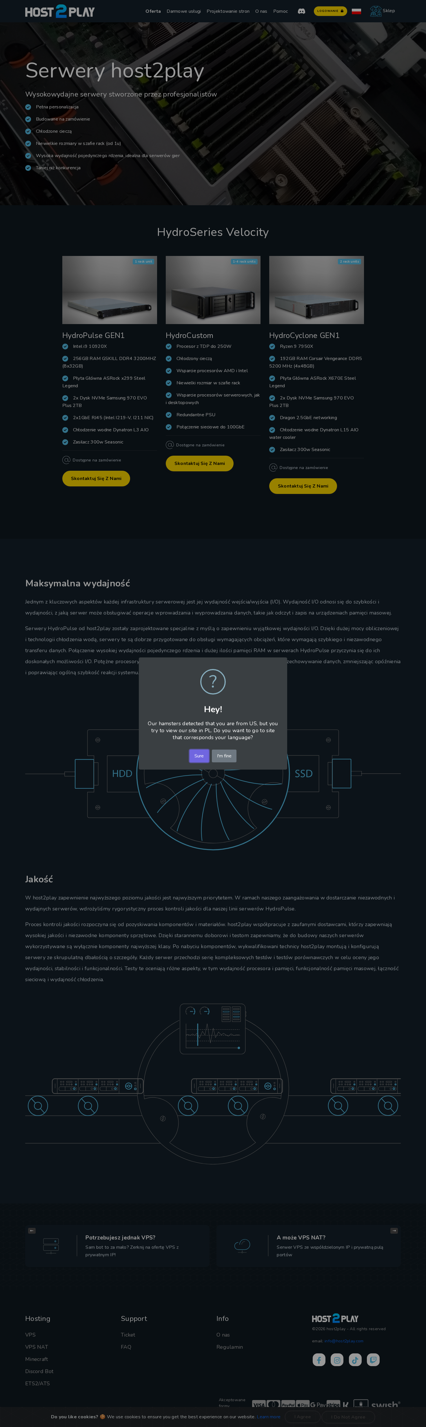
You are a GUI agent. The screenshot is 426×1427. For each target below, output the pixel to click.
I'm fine (224, 756)
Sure (199, 756)
